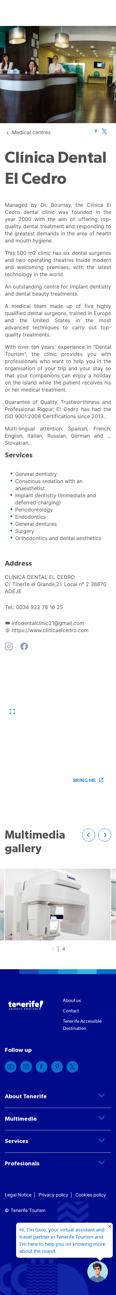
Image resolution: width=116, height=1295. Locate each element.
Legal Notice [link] (18, 1194)
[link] (31, 132)
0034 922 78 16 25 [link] (39, 607)
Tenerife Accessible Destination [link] (82, 1024)
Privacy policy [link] (53, 1194)
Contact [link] (71, 1010)
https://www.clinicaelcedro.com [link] (50, 630)
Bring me (84, 780)
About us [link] (72, 1000)
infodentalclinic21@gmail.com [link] (48, 623)
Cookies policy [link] (90, 1194)
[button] (12, 711)
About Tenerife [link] (26, 1097)
